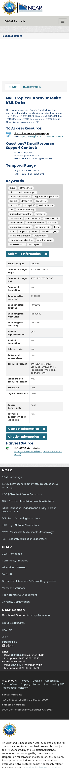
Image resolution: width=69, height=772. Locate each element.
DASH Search (15, 21)
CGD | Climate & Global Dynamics (22, 494)
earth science (46, 205)
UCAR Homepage (12, 553)
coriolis (13, 201)
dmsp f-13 (26, 201)
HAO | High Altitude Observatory (20, 525)
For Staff (7, 574)
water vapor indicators (21, 240)
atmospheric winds (20, 196)
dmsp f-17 (29, 205)
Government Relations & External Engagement (29, 581)
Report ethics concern (15, 687)
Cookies (37, 680)
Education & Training (14, 567)
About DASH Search (13, 623)
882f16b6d (17, 655)
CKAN (7, 646)
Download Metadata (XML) (28, 451)
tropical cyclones (28, 231)
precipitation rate (35, 222)
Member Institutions (13, 588)
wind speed (34, 244)
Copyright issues (30, 684)
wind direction (17, 244)
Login (5, 636)
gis (11, 209)
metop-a (40, 214)
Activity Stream (33, 86)
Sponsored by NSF (54, 684)
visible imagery (49, 231)
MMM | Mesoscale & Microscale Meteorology (28, 532)
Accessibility (52, 680)
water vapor (40, 235)
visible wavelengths (20, 235)
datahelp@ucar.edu (38, 615)
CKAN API (7, 629)
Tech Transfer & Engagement (19, 595)
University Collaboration (16, 601)
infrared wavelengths (20, 214)
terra (56, 227)
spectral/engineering (20, 227)
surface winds (43, 227)
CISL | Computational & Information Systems (28, 501)
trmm (12, 231)
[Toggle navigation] (62, 21)
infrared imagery (25, 209)
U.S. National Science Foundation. (41, 767)
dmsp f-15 (41, 201)
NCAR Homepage (12, 477)
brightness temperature (46, 196)
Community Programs (15, 560)
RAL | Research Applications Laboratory (24, 539)
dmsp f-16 (15, 205)
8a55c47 (16, 664)
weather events (45, 240)
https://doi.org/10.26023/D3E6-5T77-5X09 (41, 136)
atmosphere (26, 187)
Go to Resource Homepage (31, 133)
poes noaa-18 (51, 218)
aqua (13, 187)
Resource (12, 86)
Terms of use (10, 684)
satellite (52, 222)
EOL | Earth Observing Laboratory (21, 518)
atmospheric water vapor (23, 192)
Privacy (25, 680)
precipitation (16, 222)
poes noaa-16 (32, 218)
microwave (15, 218)
